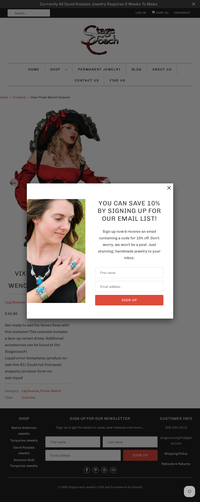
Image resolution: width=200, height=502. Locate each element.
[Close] (166, 190)
